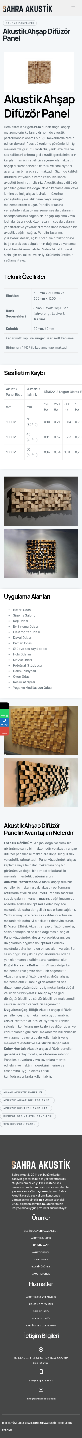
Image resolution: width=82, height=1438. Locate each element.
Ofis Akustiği (41, 1311)
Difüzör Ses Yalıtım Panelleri (28, 1116)
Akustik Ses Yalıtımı (41, 1304)
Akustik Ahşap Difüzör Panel (27, 1100)
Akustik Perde (41, 1273)
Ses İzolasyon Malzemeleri (41, 1231)
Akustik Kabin (41, 1245)
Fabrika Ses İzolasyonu (41, 1325)
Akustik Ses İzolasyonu (41, 1297)
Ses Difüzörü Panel (19, 1124)
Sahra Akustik (47, 1423)
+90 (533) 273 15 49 (41, 1380)
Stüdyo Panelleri (20, 23)
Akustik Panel (41, 1252)
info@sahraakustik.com (41, 1398)
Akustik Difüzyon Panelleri (26, 1108)
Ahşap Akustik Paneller (23, 1092)
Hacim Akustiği (41, 1318)
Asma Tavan (41, 1259)
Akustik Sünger (41, 1238)
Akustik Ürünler (41, 1266)
